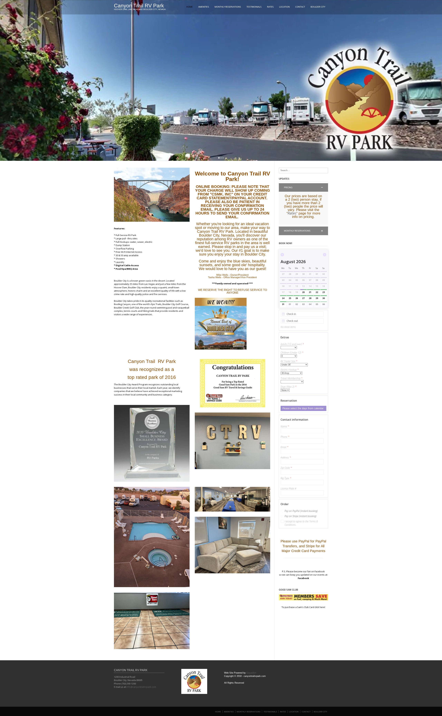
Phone (285, 436)
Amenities (203, 6)
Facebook (303, 578)
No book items (288, 326)
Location (284, 6)
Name (285, 426)
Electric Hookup (290, 369)
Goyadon (251, 672)
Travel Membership (291, 378)
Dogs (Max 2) (288, 386)
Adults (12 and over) (292, 344)
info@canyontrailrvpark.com (141, 686)
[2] (221, 158)
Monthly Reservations (228, 6)
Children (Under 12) (292, 352)
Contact (300, 6)
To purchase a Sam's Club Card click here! (303, 607)
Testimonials (254, 6)
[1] (219, 158)
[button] (303, 187)
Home (189, 6)
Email (284, 447)
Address (286, 457)
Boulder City (318, 6)
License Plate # (288, 488)
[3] (223, 158)
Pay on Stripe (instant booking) (300, 516)
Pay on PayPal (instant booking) (301, 511)
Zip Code (286, 467)
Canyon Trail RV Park (139, 5)
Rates (270, 6)
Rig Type (286, 478)
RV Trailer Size (289, 361)
